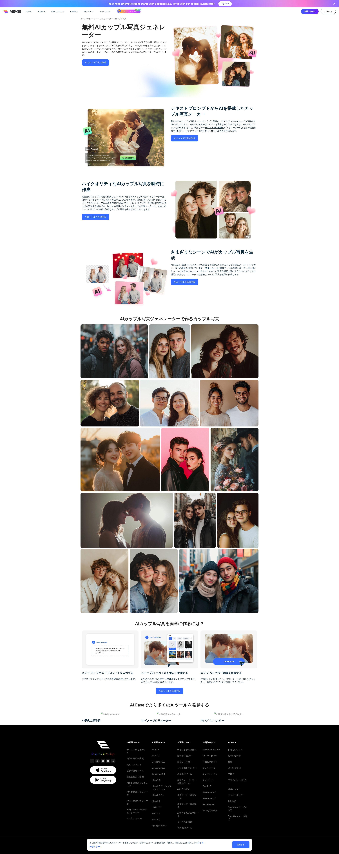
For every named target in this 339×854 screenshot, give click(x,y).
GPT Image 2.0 (210, 755)
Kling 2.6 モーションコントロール (161, 788)
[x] (113, 761)
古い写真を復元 (184, 821)
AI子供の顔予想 (91, 720)
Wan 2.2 (156, 819)
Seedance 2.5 (158, 762)
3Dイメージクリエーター (156, 720)
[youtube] (108, 761)
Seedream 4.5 (209, 792)
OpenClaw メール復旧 (237, 818)
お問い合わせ (234, 755)
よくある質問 (234, 768)
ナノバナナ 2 (209, 768)
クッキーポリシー (236, 795)
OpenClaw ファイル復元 (237, 809)
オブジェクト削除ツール (186, 797)
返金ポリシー (234, 789)
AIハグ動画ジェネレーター (137, 793)
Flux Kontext (209, 804)
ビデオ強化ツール (135, 770)
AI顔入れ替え (183, 789)
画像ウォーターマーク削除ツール (186, 782)
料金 (230, 762)
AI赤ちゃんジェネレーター (187, 814)
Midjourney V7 (210, 762)
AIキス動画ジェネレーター (137, 802)
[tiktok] (97, 761)
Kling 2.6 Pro (158, 795)
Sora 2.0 (156, 755)
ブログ (231, 774)
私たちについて (235, 749)
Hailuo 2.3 (157, 807)
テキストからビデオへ (136, 751)
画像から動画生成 (135, 758)
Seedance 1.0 (158, 774)
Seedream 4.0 (209, 798)
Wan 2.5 (156, 813)
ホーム (83, 19)
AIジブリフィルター (212, 720)
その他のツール (134, 818)
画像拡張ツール (184, 774)
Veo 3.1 (155, 749)
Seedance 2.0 (158, 768)
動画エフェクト (134, 764)
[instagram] (103, 761)
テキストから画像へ (214, 127)
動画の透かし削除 (135, 777)
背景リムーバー (212, 268)
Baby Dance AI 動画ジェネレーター (137, 811)
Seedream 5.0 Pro (211, 749)
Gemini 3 (207, 786)
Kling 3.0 (156, 780)
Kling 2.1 (156, 801)
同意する (241, 845)
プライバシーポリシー (237, 782)
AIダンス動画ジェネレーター (137, 784)
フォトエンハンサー (186, 768)
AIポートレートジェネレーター (100, 19)
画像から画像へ (184, 755)
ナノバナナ (208, 780)
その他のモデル (159, 825)
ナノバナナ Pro (210, 774)
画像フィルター (184, 762)
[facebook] (92, 761)
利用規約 (232, 801)
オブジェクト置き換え (186, 805)
